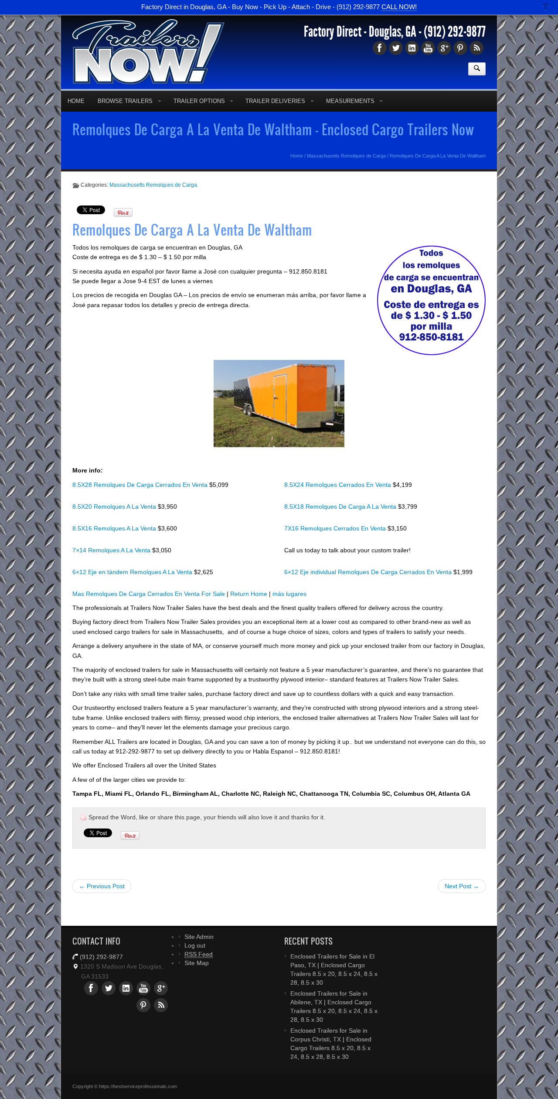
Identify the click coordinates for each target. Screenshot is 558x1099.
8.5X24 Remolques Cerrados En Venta (338, 484)
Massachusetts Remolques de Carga (346, 155)
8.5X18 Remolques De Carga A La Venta (341, 506)
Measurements (350, 101)
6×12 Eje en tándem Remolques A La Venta (133, 571)
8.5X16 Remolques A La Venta (115, 528)
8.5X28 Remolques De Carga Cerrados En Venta (140, 484)
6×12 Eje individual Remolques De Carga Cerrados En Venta (368, 571)
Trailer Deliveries (275, 101)
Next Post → (462, 886)
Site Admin (199, 936)
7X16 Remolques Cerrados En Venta (336, 528)
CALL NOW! (399, 7)
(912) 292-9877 (455, 32)
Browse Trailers (125, 101)
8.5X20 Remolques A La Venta (115, 506)
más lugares (289, 593)
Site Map (196, 962)
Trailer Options (199, 101)
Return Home (248, 593)
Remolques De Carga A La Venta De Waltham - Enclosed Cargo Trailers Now (273, 129)
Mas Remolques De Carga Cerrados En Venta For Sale (148, 593)
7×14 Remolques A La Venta (112, 550)
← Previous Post (102, 886)
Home (76, 101)
